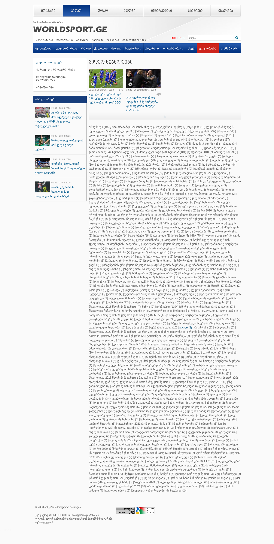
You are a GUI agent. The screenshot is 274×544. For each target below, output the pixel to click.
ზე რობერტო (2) (164, 348)
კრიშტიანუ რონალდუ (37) (171, 131)
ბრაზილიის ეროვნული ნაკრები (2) (202, 273)
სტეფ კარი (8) (186, 356)
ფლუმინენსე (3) (137, 327)
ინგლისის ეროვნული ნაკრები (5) (148, 189)
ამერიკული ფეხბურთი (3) (197, 306)
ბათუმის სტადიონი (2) (161, 356)
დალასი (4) (96, 382)
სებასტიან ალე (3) (156, 452)
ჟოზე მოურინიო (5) (142, 143)
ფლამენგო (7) (221, 411)
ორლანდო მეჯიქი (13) (116, 273)
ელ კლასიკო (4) (162, 231)
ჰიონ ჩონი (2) (125, 432)
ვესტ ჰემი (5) (180, 235)
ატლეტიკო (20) (124, 168)
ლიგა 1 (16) (166, 135)
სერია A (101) (177, 152)
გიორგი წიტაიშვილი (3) (192, 382)
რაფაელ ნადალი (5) (225, 177)
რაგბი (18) (139, 281)
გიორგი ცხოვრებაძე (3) (158, 427)
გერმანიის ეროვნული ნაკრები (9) (181, 214)
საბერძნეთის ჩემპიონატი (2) (130, 386)
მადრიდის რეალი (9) (120, 239)
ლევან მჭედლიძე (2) (128, 202)
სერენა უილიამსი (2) (195, 160)
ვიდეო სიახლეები (49, 62)
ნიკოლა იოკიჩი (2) (127, 427)
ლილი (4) (127, 256)
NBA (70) (195, 235)
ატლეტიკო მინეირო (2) (125, 298)
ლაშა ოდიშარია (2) (102, 486)
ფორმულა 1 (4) (217, 465)
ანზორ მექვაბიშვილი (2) (106, 478)
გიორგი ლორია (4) (148, 227)
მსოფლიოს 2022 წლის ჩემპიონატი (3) (115, 331)
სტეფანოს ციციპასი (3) (202, 432)
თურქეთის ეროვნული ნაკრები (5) (148, 290)
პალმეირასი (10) (194, 398)
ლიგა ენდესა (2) (219, 407)
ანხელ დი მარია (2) (125, 135)
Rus (181, 38)
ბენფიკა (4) (168, 260)
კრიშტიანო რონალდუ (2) (184, 164)
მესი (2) (178, 189)
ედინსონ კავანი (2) (206, 168)
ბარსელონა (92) (225, 152)
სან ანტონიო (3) (172, 281)
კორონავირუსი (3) (190, 461)
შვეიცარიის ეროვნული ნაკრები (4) (174, 386)
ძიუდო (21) (221, 331)
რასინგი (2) (177, 432)
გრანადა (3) (116, 290)
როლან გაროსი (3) (115, 335)
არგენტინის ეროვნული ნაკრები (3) (126, 265)
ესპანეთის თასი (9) (214, 223)
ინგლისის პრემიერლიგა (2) (156, 148)
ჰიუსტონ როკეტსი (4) (206, 156)
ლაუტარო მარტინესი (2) (151, 432)
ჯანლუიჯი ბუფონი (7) (103, 139)
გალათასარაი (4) (165, 273)
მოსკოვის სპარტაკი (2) (159, 361)
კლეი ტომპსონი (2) (150, 239)
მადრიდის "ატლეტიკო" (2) (159, 198)
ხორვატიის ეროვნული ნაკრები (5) (190, 315)
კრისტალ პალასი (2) (214, 319)
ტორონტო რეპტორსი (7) (212, 452)
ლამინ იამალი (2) (195, 482)
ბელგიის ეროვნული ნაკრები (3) (144, 323)
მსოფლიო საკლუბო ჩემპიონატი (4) (170, 344)
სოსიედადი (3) (99, 177)
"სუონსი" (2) (126, 340)
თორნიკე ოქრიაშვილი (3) (194, 193)
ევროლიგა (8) (121, 281)
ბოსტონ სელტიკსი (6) (125, 436)
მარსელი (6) (114, 260)
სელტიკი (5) (97, 294)
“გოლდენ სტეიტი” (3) (217, 235)
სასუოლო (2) (224, 306)
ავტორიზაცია (44, 40)
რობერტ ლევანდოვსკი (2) (139, 214)
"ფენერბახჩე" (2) (183, 365)
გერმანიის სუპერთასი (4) (205, 265)
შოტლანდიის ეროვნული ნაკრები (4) (131, 248)
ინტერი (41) (218, 248)
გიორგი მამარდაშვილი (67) (158, 465)
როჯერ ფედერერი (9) (177, 168)
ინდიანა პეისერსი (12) (109, 285)
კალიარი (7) (211, 310)
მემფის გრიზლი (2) (137, 473)
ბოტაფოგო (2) (200, 285)
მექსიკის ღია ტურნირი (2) (168, 411)
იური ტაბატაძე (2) (156, 478)
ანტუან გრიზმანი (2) (120, 227)
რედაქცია (112, 40)
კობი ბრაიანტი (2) (122, 127)
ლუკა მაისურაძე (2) (214, 415)
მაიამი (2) (217, 285)
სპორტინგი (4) (187, 260)
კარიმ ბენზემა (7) (155, 218)
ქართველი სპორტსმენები (55, 69)
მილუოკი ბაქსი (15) (131, 356)
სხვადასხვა (45, 86)
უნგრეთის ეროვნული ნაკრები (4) (207, 340)
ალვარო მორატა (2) (178, 239)
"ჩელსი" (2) (196, 244)
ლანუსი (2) (217, 394)
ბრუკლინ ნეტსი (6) (189, 361)
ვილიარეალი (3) (168, 160)
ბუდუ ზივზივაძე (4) (106, 390)
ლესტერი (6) (154, 269)
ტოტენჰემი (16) (139, 235)
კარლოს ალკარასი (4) (185, 469)
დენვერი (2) (129, 465)
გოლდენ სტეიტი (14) (173, 377)
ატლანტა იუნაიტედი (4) (148, 440)
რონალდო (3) (152, 223)
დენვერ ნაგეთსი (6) (216, 469)
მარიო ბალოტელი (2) (104, 156)
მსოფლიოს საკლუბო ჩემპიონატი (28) (127, 315)
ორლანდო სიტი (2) (188, 277)
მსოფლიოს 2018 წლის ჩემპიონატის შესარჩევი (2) (123, 377)
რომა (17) (158, 164)
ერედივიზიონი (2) (177, 269)
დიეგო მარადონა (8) (119, 173)
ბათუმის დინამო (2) (165, 185)
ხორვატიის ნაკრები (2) (105, 323)
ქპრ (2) (179, 231)
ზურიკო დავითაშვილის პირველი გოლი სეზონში (59, 145)
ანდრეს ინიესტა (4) (171, 139)
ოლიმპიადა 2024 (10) (131, 486)
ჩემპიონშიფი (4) (195, 298)
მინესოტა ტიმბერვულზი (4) (150, 490)
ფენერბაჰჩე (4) (99, 394)
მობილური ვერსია (134, 40)
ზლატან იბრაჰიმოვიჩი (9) (193, 135)
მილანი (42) (219, 160)
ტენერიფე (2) (149, 419)
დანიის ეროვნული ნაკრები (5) (180, 373)
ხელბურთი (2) (165, 294)
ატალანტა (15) (159, 252)
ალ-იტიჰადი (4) (171, 482)
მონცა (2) (223, 440)
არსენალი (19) (99, 127)
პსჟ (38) (125, 156)
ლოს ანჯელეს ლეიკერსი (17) (156, 127)
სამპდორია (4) (142, 273)
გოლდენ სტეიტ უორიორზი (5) (129, 411)
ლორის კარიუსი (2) (118, 206)
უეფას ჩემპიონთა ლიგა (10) (211, 290)
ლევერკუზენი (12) (120, 185)
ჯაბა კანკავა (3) (224, 143)
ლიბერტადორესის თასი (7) (173, 394)
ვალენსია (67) (220, 139)
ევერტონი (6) (221, 173)
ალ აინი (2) (176, 444)
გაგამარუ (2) (119, 143)
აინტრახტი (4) (182, 181)
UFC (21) (209, 461)
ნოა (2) (222, 356)
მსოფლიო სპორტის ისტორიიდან (51, 78)
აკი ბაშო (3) (207, 440)
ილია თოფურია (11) (192, 465)
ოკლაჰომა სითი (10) (190, 486)
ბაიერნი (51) (225, 131)
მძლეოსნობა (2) (100, 348)
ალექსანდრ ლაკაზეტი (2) (106, 189)
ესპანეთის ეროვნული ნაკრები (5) (152, 193)
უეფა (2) (212, 127)
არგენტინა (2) (202, 327)
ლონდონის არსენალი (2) (137, 277)
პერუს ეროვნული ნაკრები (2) (113, 365)
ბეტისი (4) (191, 281)
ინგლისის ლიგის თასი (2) (173, 156)
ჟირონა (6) (113, 419)
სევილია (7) (140, 252)
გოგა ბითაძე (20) (226, 377)
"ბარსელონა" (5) (211, 227)
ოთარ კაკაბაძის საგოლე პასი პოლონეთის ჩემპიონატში (54, 192)
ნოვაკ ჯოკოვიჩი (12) (191, 127)
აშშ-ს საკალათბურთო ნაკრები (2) (188, 173)
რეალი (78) (183, 143)
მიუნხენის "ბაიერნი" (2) (126, 244)
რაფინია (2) (174, 298)
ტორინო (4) (114, 294)
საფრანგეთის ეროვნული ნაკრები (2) (142, 444)
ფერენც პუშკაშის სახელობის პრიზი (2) (140, 402)
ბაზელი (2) (233, 285)
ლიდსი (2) (224, 344)
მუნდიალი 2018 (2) (200, 152)
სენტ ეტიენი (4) (135, 310)
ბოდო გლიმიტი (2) (117, 490)
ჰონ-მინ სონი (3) (206, 457)
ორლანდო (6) (206, 356)
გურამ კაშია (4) (128, 198)
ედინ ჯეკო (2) (133, 260)
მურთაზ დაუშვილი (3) (206, 352)
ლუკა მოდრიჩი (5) (198, 231)
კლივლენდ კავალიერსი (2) (138, 139)
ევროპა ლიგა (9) (138, 231)
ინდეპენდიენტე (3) (222, 390)
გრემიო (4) (198, 269)
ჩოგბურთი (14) (105, 352)
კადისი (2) (196, 448)
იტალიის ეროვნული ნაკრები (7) (165, 244)
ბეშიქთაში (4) (98, 252)
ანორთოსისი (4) (192, 302)
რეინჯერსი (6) (143, 348)
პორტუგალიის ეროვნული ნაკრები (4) (183, 248)
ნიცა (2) (235, 319)
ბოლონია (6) (180, 285)
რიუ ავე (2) (149, 331)
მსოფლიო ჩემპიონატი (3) (106, 310)
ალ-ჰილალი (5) (196, 444)
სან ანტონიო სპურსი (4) (219, 164)
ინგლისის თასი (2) (101, 432)
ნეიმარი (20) (142, 164)
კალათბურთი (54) (160, 310)
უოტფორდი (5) (122, 348)
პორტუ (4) (230, 265)
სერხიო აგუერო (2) (125, 152)
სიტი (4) (219, 260)
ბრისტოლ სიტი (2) (223, 427)
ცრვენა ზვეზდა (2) (200, 331)
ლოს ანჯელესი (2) (182, 452)
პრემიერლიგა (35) (121, 131)
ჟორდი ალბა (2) (154, 298)
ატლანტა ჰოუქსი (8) (181, 436)
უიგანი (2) (185, 327)
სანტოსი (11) (164, 277)
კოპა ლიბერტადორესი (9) (153, 365)
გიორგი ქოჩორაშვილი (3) (198, 419)
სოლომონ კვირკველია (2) (181, 227)
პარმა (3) (209, 277)
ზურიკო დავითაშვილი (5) (192, 427)
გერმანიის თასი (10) (163, 327)
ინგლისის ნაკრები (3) (104, 277)
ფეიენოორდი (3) (121, 398)
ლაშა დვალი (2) (224, 193)
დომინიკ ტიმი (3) (180, 390)
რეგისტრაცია (64, 40)
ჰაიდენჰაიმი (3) (151, 448)
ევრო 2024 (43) (151, 407)
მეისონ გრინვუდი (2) (179, 457)
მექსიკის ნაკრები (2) (187, 310)
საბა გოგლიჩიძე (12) (223, 482)
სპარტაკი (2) (144, 131)
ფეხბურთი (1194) (167, 306)
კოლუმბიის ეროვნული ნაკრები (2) (159, 340)
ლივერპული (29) (144, 160)
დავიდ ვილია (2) (155, 202)
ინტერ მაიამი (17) (176, 448)
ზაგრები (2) (178, 490)
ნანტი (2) (148, 306)
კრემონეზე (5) (133, 478)
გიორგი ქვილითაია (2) (194, 198)
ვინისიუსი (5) (208, 423)
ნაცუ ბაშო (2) (181, 290)
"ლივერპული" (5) (101, 202)
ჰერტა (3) (100, 185)
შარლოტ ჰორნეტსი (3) (161, 461)
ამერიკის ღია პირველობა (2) (204, 189)
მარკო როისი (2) (143, 156)
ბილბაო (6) (151, 260)
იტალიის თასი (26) (212, 294)
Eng (173, 38)
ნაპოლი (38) (103, 164)
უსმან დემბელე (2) (212, 386)
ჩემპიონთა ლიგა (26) (148, 173)
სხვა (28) (220, 348)
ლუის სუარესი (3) (116, 193)
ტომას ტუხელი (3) (130, 361)
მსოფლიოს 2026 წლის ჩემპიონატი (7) (173, 415)
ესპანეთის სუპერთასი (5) (179, 210)
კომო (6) (176, 478)
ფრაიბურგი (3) (206, 344)
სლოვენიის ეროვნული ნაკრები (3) (158, 398)
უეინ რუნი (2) (165, 143)
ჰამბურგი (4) (163, 181)
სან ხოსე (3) (130, 419)
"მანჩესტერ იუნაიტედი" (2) (181, 223)
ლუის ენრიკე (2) (100, 135)
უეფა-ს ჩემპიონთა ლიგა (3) (154, 256)
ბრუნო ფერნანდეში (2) (116, 457)
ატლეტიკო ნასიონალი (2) (207, 402)
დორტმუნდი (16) (120, 160)
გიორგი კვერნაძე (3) (118, 482)
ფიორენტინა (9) (119, 252)
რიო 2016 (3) (218, 382)
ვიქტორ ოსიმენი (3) (216, 373)
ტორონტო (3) (171, 302)
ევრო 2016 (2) (207, 210)
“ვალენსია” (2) (115, 231)
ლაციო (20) (182, 256)
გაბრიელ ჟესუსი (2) (119, 382)
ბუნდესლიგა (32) (197, 139)
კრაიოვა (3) (217, 444)
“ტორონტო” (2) (156, 335)
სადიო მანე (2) (181, 252)
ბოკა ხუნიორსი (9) (207, 202)
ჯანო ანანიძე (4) (100, 152)
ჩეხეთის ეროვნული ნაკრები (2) (132, 394)
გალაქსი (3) (227, 432)
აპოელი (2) (200, 390)
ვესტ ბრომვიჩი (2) (217, 302)
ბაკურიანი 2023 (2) (146, 482)
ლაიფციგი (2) (103, 402)
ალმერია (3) (97, 290)
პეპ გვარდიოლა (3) (123, 177)
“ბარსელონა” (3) (124, 148)
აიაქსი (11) (187, 185)
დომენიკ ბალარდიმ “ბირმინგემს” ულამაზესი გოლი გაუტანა (60, 168)
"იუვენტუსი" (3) (143, 206)
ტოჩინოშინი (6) (99, 143)
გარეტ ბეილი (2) (165, 206)
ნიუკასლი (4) (114, 181)
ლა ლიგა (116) (222, 135)
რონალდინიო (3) (100, 168)
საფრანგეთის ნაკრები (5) (169, 265)
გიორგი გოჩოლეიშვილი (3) (195, 473)
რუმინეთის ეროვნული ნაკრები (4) (143, 390)
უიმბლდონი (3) (224, 327)
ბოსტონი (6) (185, 348)
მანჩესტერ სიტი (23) (153, 152)
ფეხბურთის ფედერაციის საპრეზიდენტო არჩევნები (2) (131, 369)
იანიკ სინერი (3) (163, 473)
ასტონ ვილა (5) (134, 269)
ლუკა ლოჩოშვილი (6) (124, 407)
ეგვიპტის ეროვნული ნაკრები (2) (184, 407)
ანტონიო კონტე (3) (148, 168)
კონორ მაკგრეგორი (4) (182, 440)
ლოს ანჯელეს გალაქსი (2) (172, 352)
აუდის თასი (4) (169, 419)
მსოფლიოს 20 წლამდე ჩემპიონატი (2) (115, 452)
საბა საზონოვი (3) (195, 478)
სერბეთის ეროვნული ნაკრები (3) (190, 323)
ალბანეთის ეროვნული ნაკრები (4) (193, 369)
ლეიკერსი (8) (230, 310)
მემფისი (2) (136, 335)
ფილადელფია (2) (201, 377)
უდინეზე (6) (96, 260)
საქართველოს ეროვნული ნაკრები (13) (194, 218)
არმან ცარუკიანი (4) (160, 486)
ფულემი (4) (199, 256)
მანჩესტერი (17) (117, 302)
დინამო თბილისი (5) (172, 331)
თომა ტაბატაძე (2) (221, 478)
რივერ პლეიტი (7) (181, 202)
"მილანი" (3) (219, 198)
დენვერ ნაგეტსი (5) (102, 423)
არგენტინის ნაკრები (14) (110, 235)
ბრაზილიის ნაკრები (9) (154, 177)
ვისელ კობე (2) (99, 436)
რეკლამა (97, 40)
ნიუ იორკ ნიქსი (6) (158, 423)
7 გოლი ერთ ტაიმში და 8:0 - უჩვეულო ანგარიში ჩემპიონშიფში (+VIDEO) (105, 98)
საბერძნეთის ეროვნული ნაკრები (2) (133, 373)
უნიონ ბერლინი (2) (185, 423)
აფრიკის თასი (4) (220, 256)
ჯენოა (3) (153, 281)
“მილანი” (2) (149, 135)
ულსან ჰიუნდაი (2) (131, 469)
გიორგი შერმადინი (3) (145, 302)
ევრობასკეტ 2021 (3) (130, 423)
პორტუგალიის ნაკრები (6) (123, 223)
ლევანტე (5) (102, 281)
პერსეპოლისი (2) (157, 469)
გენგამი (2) (201, 394)
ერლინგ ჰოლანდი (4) (148, 457)
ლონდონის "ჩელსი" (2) (128, 344)
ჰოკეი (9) (122, 352)
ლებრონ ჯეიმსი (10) (189, 148)
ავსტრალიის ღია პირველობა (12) (202, 206)
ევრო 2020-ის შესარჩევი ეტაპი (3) (116, 448)
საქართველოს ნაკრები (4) (123, 218)
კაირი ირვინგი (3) (148, 210)
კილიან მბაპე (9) (199, 411)
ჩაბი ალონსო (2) (100, 148)
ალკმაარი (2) (216, 298)
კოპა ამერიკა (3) (178, 335)
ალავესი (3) (215, 398)
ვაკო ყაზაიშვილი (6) (103, 198)
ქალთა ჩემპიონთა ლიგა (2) (154, 319)
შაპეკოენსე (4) (178, 402)
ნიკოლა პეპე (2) (120, 440)
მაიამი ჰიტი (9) (202, 143)
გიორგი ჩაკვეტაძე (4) (131, 415)
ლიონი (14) (214, 269)
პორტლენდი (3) (187, 294)
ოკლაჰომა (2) (204, 348)
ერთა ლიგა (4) (224, 323)
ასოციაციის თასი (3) (102, 361)
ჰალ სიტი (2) (200, 252)
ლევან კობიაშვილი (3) (211, 185)
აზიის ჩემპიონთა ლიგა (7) (222, 448)
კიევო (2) (127, 319)
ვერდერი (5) (141, 185)
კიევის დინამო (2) (186, 319)
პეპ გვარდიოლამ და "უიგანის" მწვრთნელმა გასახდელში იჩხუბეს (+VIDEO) (142, 104)
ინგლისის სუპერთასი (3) (105, 269)
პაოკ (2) (94, 315)
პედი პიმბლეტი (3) (228, 473)
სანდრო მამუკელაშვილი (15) (154, 382)
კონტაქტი (82, 40)
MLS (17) (159, 315)
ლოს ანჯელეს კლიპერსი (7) (191, 177)
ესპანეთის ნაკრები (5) (120, 210)
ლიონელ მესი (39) (203, 131)
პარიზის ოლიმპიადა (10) (106, 473)
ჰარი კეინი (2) (160, 235)
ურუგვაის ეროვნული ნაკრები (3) (147, 285)
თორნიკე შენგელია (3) (209, 181)
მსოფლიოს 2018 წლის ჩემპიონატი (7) (115, 306)
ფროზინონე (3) (206, 436)
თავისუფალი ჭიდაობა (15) (107, 327)
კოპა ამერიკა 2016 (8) (219, 148)
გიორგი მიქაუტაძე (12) (128, 461)
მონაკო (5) (205, 260)
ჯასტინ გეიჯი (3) (216, 486)
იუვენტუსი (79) (123, 164)
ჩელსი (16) (96, 181)
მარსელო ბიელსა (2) (139, 181)
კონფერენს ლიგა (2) (103, 469)
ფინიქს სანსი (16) (154, 436)
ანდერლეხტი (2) (100, 344)
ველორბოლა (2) (141, 352)
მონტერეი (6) (226, 419)
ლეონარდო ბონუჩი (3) (139, 294)
